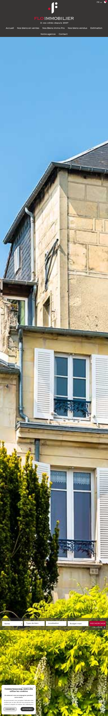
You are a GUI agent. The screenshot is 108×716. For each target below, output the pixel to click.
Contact (63, 34)
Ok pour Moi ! (27, 709)
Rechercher (97, 623)
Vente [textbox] (7, 624)
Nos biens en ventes (28, 28)
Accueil (10, 28)
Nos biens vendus (77, 28)
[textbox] (34, 622)
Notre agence (48, 34)
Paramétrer (10, 709)
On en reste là (26, 687)
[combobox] (12, 623)
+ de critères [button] (97, 627)
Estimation (96, 28)
